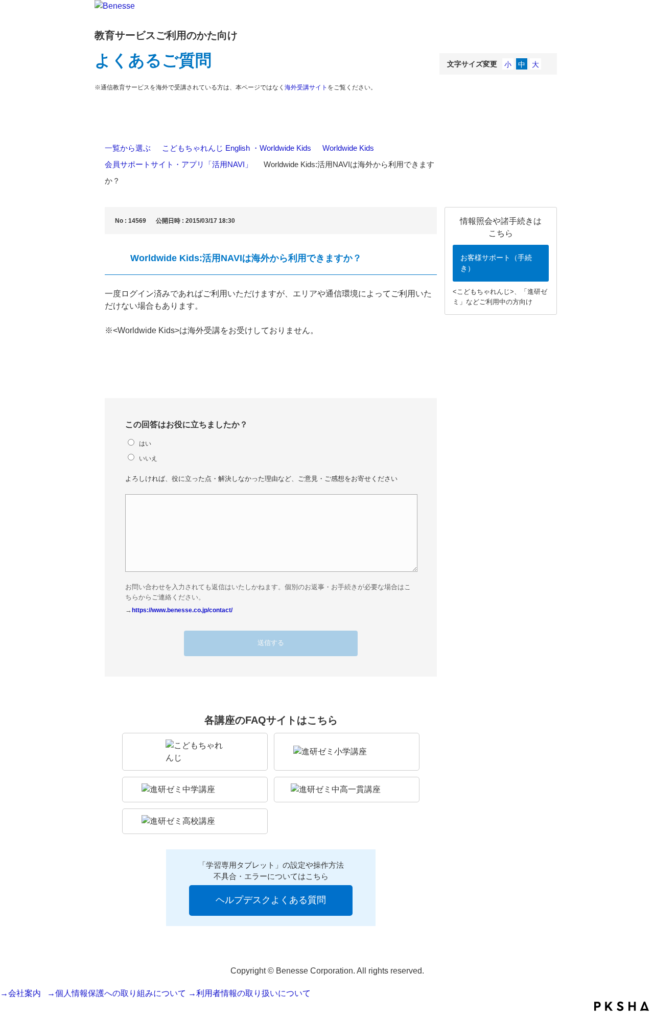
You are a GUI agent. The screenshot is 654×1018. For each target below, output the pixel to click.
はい (145, 443)
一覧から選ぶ (128, 148)
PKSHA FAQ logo (621, 1006)
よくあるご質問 (153, 60)
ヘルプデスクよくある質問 (271, 900)
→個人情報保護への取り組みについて (116, 993)
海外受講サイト (306, 87)
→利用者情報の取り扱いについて (249, 993)
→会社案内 (22, 993)
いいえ (148, 458)
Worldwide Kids (348, 148)
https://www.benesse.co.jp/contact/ (182, 610)
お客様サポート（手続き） (496, 262)
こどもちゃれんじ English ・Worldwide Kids (236, 148)
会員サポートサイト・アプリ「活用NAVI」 (178, 164)
